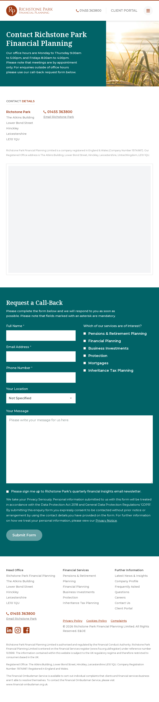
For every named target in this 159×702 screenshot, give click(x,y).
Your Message (17, 411)
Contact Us (122, 603)
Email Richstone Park (58, 117)
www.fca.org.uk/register (105, 648)
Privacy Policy (72, 621)
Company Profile (126, 581)
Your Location (17, 389)
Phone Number (19, 368)
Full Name (15, 326)
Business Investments (108, 348)
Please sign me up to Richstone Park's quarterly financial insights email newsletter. (76, 491)
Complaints (119, 621)
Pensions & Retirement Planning (117, 333)
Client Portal (124, 10)
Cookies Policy (96, 621)
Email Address (18, 347)
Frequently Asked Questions (127, 589)
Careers (120, 597)
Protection (97, 356)
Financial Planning (104, 341)
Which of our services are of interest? (112, 326)
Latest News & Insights (131, 576)
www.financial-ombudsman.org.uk (27, 684)
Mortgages (98, 363)
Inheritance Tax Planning (110, 370)
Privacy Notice (106, 520)
